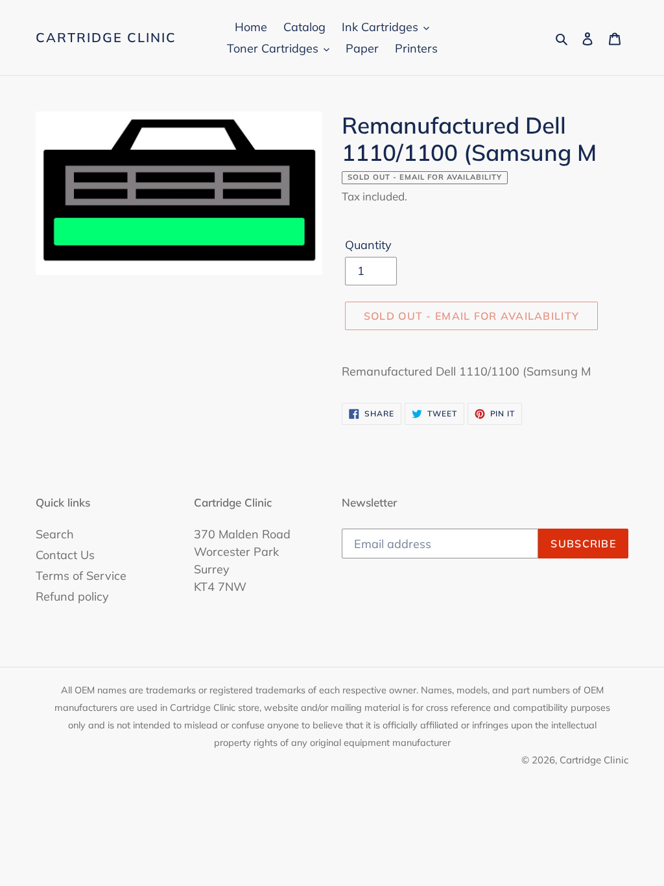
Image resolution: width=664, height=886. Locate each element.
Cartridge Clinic (106, 37)
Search (55, 534)
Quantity (368, 244)
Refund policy (72, 596)
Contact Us (65, 554)
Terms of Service (81, 575)
